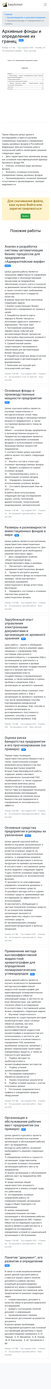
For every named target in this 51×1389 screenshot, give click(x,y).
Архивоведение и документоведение (26, 17)
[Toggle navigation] (45, 4)
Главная (8, 14)
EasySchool (14, 4)
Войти (25, 216)
